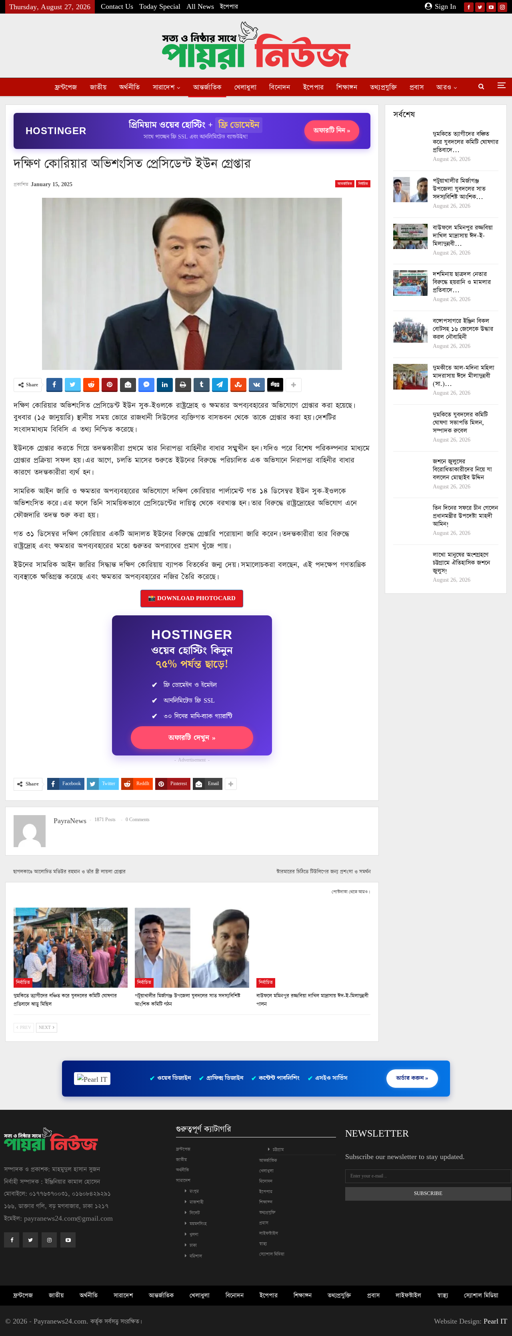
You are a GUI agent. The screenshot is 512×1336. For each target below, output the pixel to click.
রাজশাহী (197, 1202)
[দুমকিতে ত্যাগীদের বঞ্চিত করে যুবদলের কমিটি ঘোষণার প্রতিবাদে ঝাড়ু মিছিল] (71, 948)
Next (45, 1027)
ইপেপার (229, 6)
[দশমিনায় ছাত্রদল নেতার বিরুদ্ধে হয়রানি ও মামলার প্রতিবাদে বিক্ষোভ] (410, 283)
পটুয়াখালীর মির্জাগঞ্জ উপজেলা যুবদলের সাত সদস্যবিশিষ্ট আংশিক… (459, 189)
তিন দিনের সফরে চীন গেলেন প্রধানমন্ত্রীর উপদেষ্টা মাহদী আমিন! (465, 516)
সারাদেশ (164, 87)
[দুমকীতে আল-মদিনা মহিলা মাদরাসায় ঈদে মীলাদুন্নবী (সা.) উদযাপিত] (410, 377)
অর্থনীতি (129, 87)
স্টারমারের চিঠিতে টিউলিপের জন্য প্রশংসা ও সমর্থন (323, 871)
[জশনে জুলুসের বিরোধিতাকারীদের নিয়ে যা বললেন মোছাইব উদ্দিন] (410, 470)
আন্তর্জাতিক (207, 87)
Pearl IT (495, 1321)
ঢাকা (193, 1245)
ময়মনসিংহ (198, 1224)
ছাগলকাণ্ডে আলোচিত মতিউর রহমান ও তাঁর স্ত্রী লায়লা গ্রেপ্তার (69, 871)
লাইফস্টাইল (268, 1233)
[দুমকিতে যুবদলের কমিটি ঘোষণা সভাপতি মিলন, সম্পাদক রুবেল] (410, 423)
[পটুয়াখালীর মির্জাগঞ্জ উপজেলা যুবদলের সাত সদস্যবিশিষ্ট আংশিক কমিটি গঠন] (192, 948)
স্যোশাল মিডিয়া (271, 1254)
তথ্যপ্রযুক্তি (383, 87)
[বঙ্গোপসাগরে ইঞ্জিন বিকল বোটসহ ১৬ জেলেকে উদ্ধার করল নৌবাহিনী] (410, 330)
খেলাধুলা (245, 87)
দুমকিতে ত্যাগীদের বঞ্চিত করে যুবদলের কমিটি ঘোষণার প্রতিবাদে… (465, 142)
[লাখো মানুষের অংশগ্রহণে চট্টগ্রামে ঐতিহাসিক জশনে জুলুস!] (410, 564)
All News (200, 6)
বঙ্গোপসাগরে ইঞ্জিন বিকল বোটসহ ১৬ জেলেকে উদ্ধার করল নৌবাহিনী (463, 329)
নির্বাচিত (363, 183)
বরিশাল (196, 1256)
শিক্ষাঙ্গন (346, 87)
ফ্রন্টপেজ (66, 87)
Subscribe (428, 1194)
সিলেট (195, 1213)
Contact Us (117, 6)
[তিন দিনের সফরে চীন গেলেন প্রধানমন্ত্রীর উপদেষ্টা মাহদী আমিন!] (410, 517)
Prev (25, 1027)
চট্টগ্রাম (278, 1150)
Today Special (159, 6)
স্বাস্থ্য (263, 1244)
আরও (443, 87)
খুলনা (194, 1235)
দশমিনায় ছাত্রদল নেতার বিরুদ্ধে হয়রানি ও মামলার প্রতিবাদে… (462, 282)
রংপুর (194, 1191)
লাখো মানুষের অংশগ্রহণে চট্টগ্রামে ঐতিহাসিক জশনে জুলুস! (461, 562)
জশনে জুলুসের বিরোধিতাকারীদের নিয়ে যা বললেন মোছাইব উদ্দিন (462, 469)
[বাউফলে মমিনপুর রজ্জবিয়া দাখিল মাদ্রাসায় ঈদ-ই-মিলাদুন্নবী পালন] (313, 948)
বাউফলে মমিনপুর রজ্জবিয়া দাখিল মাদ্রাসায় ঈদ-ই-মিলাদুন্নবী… (463, 235)
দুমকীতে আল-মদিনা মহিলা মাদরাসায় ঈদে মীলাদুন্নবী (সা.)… (463, 376)
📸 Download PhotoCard (192, 598)
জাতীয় (98, 87)
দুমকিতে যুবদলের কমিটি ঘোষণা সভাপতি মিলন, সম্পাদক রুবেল (460, 422)
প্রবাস (417, 87)
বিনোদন (279, 87)
